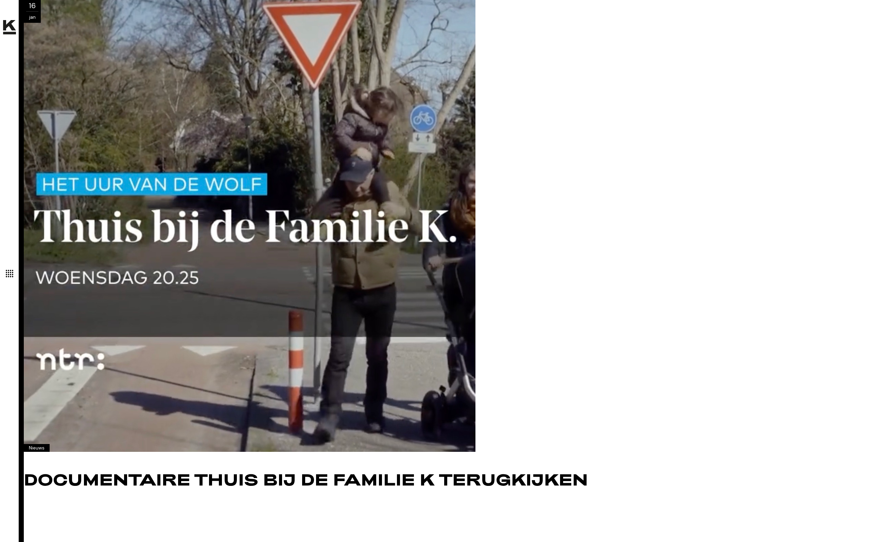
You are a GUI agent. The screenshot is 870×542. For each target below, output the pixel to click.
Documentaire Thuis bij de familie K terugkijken (306, 481)
